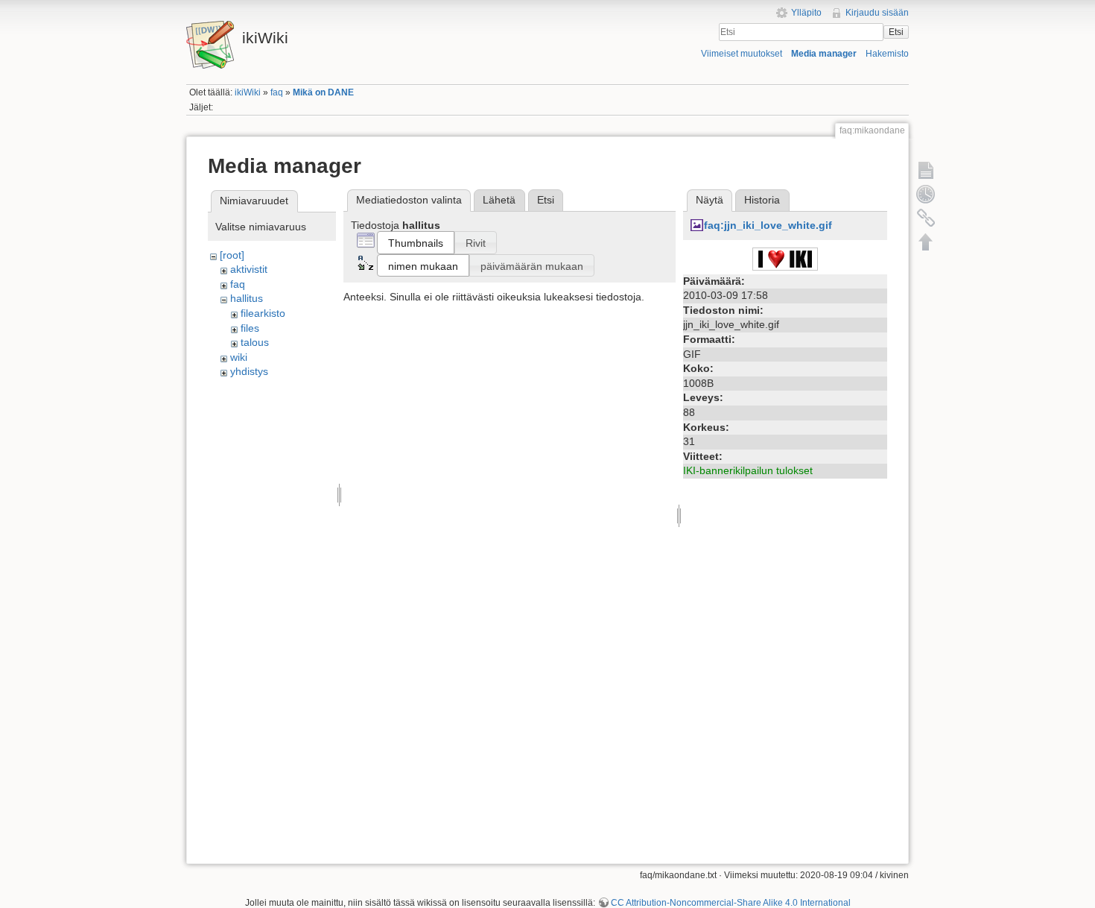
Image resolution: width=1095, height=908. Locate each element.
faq (276, 92)
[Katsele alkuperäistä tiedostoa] (785, 258)
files (250, 328)
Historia (762, 200)
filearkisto (263, 313)
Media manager (824, 53)
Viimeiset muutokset (741, 53)
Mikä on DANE (323, 92)
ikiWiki (248, 92)
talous (255, 342)
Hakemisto (887, 53)
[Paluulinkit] (926, 218)
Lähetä (499, 200)
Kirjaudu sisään (877, 12)
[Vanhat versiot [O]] (926, 194)
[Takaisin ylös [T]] (926, 241)
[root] (232, 255)
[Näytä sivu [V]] (926, 170)
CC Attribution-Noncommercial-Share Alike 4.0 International (731, 903)
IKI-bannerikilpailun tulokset (748, 470)
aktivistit (248, 269)
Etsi (896, 32)
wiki (238, 357)
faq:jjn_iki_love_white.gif (768, 225)
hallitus (246, 298)
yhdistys (249, 371)
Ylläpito (806, 12)
